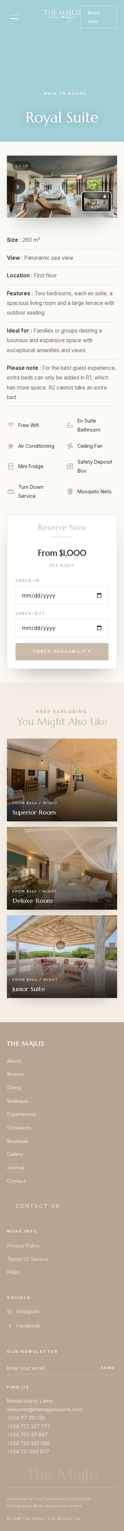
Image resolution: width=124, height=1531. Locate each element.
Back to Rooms (62, 93)
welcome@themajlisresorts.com (45, 1409)
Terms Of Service (27, 1259)
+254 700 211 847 (27, 1435)
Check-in (28, 581)
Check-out (30, 613)
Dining (14, 1088)
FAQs (13, 1272)
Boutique (17, 1141)
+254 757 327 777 (28, 1426)
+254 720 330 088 (28, 1443)
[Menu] (14, 17)
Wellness (17, 1101)
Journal (15, 1168)
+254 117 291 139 (26, 1418)
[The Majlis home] (62, 17)
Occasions (19, 1128)
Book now (94, 17)
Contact (16, 1181)
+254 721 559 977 (28, 1451)
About (14, 1061)
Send (108, 1367)
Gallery (15, 1154)
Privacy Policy (23, 1246)
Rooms (15, 1074)
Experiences (21, 1114)
